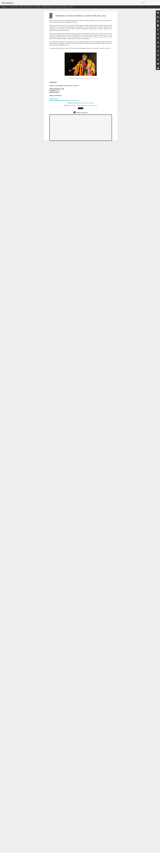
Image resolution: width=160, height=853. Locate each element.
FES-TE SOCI (36, 7)
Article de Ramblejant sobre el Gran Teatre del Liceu (64, 100)
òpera (95, 105)
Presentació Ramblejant (48, 7)
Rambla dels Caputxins (87, 105)
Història (71, 7)
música (78, 105)
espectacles (73, 105)
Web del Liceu (53, 99)
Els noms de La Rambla (61, 7)
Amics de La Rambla (88, 103)
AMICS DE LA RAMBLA (26, 7)
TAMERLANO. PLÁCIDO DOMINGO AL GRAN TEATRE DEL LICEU (80, 16)
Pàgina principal (14, 7)
